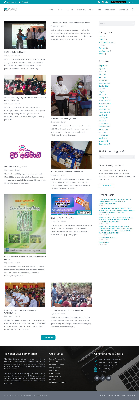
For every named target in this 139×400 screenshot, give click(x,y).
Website (39, 395)
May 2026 (102, 74)
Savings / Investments (57, 359)
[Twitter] (103, 378)
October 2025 (103, 86)
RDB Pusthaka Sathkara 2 (15, 52)
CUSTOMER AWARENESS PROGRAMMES (67, 310)
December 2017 (104, 144)
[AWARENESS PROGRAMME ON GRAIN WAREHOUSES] (25, 283)
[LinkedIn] (103, 2)
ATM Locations (54, 373)
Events (101, 39)
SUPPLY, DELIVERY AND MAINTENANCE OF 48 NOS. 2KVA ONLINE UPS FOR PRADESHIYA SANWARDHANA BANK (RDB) (115, 219)
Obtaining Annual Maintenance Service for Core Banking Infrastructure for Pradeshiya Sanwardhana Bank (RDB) (115, 201)
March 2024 (103, 106)
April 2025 (102, 95)
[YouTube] (106, 2)
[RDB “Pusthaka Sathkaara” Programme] (71, 143)
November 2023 (104, 112)
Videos (101, 54)
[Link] (10, 9)
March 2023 (103, 115)
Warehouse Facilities (56, 365)
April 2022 (102, 121)
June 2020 (102, 132)
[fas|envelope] (96, 371)
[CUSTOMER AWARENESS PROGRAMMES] (71, 283)
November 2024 (104, 100)
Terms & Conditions (106, 395)
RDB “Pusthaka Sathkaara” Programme (67, 171)
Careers (52, 379)
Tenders (102, 48)
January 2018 (103, 141)
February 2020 (104, 135)
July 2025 (102, 89)
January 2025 (103, 97)
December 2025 (104, 83)
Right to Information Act (57, 382)
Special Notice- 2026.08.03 (108, 238)
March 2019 (103, 138)
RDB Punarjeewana (106, 42)
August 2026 (103, 66)
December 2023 (104, 109)
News (101, 45)
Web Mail (131, 395)
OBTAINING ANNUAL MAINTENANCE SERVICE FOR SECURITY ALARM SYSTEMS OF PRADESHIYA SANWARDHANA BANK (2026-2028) (116, 210)
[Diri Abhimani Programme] (25, 143)
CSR (18, 56)
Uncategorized (104, 51)
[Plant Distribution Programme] (71, 76)
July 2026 (102, 69)
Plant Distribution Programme (63, 118)
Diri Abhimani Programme (15, 166)
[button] (131, 2)
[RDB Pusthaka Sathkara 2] (25, 23)
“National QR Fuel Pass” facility (64, 218)
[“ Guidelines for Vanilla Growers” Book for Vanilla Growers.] (25, 196)
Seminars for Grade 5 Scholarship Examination (70, 22)
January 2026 (103, 80)
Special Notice (104, 242)
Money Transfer (55, 368)
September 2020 (104, 126)
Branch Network (55, 376)
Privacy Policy (120, 395)
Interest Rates (54, 370)
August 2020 (103, 129)
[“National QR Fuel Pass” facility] (71, 196)
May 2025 (102, 92)
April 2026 (102, 77)
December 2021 (104, 124)
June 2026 (102, 71)
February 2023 (104, 118)
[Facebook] (99, 2)
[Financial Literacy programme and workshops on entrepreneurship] (25, 76)
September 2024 (104, 103)
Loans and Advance (56, 362)
